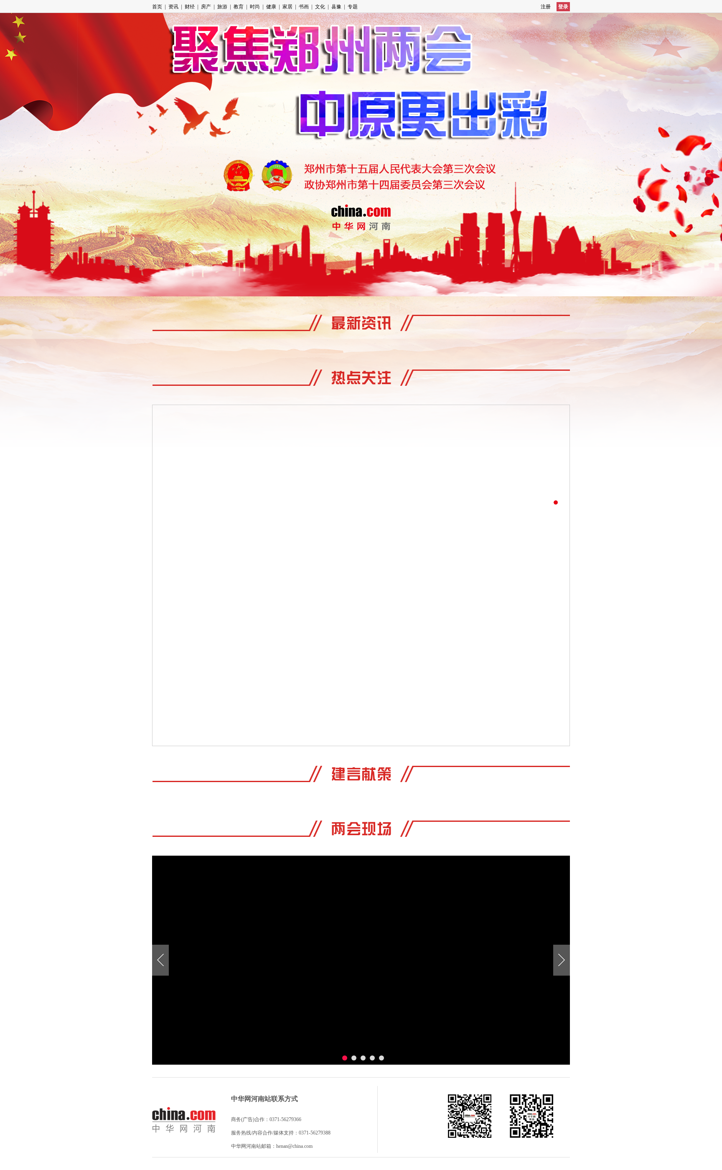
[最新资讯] (361, 321)
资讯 (173, 7)
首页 (157, 7)
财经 (190, 7)
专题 (353, 7)
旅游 (222, 7)
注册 (546, 7)
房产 (206, 7)
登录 (563, 7)
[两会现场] (361, 827)
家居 (287, 7)
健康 (271, 7)
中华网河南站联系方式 (264, 1098)
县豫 (336, 7)
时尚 (255, 7)
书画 (304, 7)
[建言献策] (361, 772)
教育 (239, 7)
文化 (320, 7)
